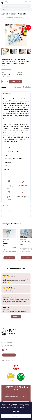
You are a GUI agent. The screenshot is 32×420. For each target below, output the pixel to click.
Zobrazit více (16, 316)
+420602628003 (8, 345)
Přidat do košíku (16, 81)
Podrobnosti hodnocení (18, 17)
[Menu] (30, 2)
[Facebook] (2, 349)
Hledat (28, 6)
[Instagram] (6, 349)
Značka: (4, 21)
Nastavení (16, 411)
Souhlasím (16, 416)
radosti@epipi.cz (8, 342)
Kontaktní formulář (9, 355)
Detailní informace (6, 69)
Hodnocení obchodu (16, 269)
